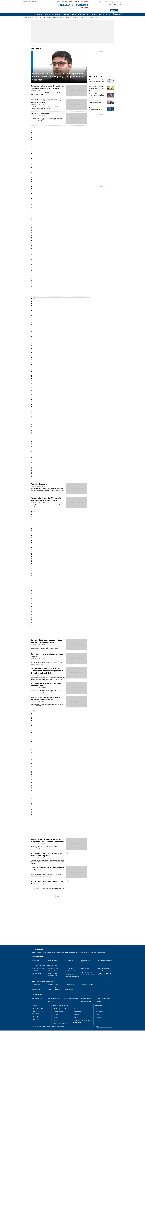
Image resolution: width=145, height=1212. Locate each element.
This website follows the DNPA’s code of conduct (82, 1021)
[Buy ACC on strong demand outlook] (61, 573)
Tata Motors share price (38, 968)
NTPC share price (52, 975)
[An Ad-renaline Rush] (76, 118)
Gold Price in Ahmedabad (87, 984)
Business (86, 1)
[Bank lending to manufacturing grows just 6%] (76, 658)
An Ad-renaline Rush (40, 114)
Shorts (101, 14)
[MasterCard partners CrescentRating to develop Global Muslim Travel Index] (76, 844)
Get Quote (117, 14)
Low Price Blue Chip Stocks (105, 960)
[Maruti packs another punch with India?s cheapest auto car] (76, 702)
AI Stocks (38, 17)
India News (81, 14)
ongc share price (69, 968)
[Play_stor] (34, 1018)
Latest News (95, 76)
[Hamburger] (24, 14)
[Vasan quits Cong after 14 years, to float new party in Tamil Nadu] (76, 502)
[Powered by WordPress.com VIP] (104, 1027)
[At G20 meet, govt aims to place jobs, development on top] (76, 886)
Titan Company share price (104, 968)
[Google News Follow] (120, 6)
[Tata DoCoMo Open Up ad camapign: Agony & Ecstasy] (76, 104)
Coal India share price (86, 972)
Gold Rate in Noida (69, 987)
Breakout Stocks (93, 17)
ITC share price (52, 970)
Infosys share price (53, 968)
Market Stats (56, 14)
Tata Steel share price (37, 970)
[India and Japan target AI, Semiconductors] (110, 109)
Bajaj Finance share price (87, 974)
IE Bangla (76, 1014)
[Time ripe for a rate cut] (61, 773)
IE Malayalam (77, 1011)
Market (33, 952)
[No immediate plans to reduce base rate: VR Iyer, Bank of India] (76, 644)
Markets (47, 14)
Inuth (55, 1020)
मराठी (82, 1)
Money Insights (101, 952)
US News (94, 14)
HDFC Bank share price (38, 977)
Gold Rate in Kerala (53, 984)
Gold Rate (75, 17)
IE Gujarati (76, 1017)
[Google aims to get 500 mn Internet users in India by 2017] (76, 858)
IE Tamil (76, 1008)
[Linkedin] (119, 3)
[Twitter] (114, 3)
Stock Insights (47, 952)
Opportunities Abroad (62, 952)
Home (35, 14)
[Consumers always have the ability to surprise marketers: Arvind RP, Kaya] (76, 90)
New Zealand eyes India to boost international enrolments (55, 1000)
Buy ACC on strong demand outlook (31, 540)
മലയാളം (70, 1)
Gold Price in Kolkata (86, 987)
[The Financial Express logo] (72, 8)
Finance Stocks (57, 17)
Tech (88, 14)
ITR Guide (93, 952)
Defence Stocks (29, 17)
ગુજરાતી (75, 1)
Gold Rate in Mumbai (70, 984)
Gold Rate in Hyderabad (54, 987)
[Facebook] (108, 3)
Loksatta (56, 1014)
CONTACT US (99, 1014)
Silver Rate (83, 17)
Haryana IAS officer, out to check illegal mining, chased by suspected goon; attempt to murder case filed (58, 76)
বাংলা (66, 1)
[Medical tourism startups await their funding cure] (110, 81)
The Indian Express (58, 1011)
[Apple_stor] (38, 1018)
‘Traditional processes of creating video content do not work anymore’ (31, 355)
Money (74, 14)
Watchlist (114, 10)
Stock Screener (35, 960)
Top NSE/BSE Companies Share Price (45, 965)
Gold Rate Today (36, 984)
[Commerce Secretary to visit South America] (110, 102)
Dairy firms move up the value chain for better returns (103, 1000)
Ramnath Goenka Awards (60, 1023)
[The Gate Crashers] (76, 488)
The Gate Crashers (39, 484)
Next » (58, 896)
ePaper (108, 14)
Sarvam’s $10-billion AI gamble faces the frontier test (97, 88)
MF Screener (47, 17)
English (58, 1)
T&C (97, 1008)
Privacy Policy (99, 1011)
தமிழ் (63, 1)
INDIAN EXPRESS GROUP (60, 1008)
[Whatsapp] (102, 3)
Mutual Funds (66, 14)
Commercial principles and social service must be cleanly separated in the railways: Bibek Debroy (47, 670)
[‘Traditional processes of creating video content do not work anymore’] (61, 360)
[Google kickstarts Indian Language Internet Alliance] (76, 688)
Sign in (120, 10)
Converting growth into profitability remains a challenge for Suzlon (87, 1000)
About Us (98, 1017)
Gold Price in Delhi (69, 989)
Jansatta (56, 1017)
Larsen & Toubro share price (105, 970)
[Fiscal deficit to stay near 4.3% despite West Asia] (110, 95)
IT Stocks (67, 17)
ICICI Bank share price (86, 977)
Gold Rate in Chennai (37, 989)
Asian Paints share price (104, 977)
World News (72, 952)
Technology (87, 952)
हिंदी (78, 1)
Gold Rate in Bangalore (54, 989)
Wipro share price (52, 973)
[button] (120, 10)
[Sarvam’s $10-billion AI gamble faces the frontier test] (110, 88)
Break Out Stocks (52, 960)
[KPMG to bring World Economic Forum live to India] (76, 872)
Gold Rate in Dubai (36, 987)
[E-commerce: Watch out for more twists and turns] (62, 189)
